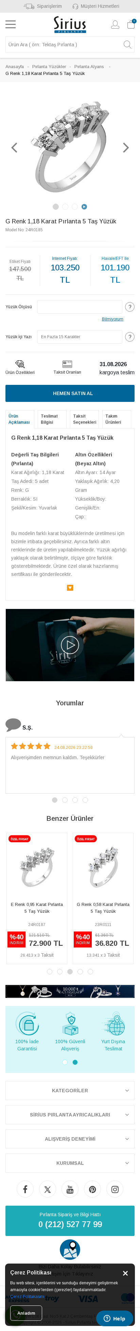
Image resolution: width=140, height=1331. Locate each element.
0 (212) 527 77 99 (70, 1224)
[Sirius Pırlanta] (70, 24)
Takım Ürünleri (113, 419)
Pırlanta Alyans (89, 66)
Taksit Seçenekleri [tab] (84, 419)
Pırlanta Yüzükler (49, 66)
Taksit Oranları (67, 372)
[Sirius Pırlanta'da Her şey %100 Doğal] (70, 991)
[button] (13, 147)
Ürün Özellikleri (20, 372)
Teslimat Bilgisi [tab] (49, 419)
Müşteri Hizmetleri (100, 6)
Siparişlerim (49, 6)
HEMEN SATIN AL (73, 393)
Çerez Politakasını (27, 1296)
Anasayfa (14, 66)
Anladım (26, 1313)
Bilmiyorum (112, 319)
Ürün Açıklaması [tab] (19, 419)
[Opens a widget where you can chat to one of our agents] (114, 1319)
